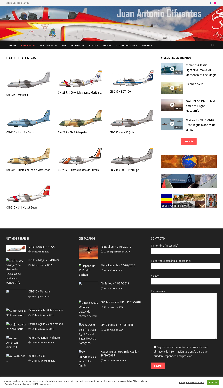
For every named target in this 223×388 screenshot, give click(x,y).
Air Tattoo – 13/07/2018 (115, 283)
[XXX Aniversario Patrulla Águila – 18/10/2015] (88, 352)
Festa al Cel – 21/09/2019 (116, 246)
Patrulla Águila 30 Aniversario (45, 310)
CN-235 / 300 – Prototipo (124, 170)
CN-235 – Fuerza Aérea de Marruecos (28, 170)
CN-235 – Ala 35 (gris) (122, 132)
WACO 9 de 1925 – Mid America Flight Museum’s (200, 106)
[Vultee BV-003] (16, 356)
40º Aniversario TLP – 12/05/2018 (121, 302)
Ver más (189, 141)
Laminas (147, 45)
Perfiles (26, 45)
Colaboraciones (126, 45)
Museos (75, 45)
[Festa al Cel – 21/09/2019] (88, 247)
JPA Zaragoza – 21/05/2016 (117, 324)
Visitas (93, 45)
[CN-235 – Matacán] (16, 292)
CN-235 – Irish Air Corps (20, 132)
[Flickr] (215, 3)
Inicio (12, 45)
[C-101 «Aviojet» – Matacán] (16, 260)
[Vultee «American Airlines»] (16, 338)
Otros (107, 45)
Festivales (46, 45)
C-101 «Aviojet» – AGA (41, 246)
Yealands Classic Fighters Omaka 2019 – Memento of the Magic (200, 70)
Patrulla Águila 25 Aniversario (45, 324)
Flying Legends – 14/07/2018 (118, 265)
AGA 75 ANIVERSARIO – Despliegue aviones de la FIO (200, 124)
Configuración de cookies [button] (191, 382)
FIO (64, 45)
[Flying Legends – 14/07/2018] (88, 266)
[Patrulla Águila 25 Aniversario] (16, 324)
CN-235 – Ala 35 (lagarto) (73, 132)
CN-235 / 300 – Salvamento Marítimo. (80, 92)
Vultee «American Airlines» (44, 337)
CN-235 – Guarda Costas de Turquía (79, 170)
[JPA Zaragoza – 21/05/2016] (88, 325)
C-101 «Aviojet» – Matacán (44, 260)
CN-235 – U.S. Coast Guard (22, 207)
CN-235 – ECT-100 (120, 91)
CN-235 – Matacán (17, 95)
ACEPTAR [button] (213, 382)
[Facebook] (211, 3)
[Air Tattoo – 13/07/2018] (88, 284)
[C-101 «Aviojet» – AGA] (16, 247)
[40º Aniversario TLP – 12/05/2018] (88, 303)
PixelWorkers (194, 84)
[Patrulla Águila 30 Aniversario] (16, 311)
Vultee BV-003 (36, 355)
